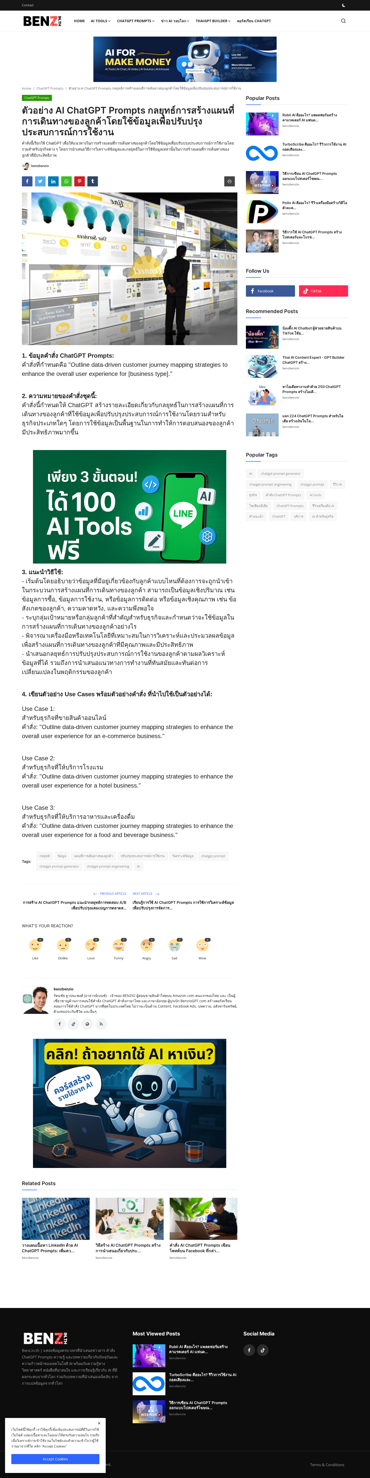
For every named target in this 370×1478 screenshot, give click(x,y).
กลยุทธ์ (45, 856)
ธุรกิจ (253, 495)
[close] (99, 1423)
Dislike (63, 958)
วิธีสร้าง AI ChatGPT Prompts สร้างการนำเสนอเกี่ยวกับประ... (128, 1248)
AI (138, 866)
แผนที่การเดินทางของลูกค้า (93, 856)
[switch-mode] (344, 5)
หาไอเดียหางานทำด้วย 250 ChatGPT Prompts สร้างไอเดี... (311, 389)
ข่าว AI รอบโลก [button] (173, 20)
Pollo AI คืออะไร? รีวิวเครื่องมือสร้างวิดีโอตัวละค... (314, 205)
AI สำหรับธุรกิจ (323, 516)
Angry (146, 958)
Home (79, 20)
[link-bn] (185, 59)
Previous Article (112, 893)
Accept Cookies (55, 1459)
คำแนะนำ (256, 516)
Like (35, 958)
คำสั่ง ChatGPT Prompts (283, 495)
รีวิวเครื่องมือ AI (323, 506)
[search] (343, 20)
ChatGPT (278, 516)
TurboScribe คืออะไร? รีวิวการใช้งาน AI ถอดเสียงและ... (314, 146)
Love (91, 958)
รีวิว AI (337, 484)
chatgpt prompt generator (59, 866)
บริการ (298, 516)
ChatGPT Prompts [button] (134, 20)
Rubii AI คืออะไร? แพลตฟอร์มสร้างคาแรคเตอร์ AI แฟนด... (309, 117)
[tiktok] (263, 1350)
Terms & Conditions (327, 1464)
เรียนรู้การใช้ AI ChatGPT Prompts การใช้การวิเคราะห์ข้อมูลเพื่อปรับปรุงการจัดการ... (183, 905)
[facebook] (249, 1350)
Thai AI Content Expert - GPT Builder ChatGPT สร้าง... (313, 360)
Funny (119, 958)
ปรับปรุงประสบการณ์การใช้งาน (143, 856)
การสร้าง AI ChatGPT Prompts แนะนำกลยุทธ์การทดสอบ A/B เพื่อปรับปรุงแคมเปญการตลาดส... (74, 905)
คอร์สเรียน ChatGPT (254, 20)
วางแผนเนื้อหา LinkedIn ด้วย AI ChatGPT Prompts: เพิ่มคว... (50, 1248)
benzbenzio (63, 989)
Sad (174, 958)
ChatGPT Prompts (49, 88)
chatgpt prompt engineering (108, 866)
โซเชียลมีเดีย (258, 506)
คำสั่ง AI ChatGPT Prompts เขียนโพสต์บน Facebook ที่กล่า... (200, 1248)
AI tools (315, 495)
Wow (202, 958)
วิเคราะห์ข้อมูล (183, 856)
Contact (28, 5)
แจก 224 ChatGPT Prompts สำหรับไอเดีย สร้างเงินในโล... (312, 418)
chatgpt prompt (213, 856)
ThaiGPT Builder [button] (211, 20)
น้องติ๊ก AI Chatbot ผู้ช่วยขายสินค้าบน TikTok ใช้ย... (312, 330)
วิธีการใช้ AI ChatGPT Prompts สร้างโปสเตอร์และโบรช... (312, 234)
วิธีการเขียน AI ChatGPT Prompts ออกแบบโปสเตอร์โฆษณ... (309, 176)
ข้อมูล (62, 856)
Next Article (143, 893)
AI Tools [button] (99, 20)
